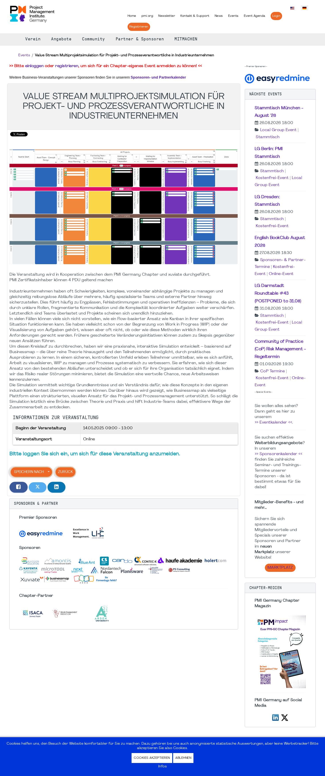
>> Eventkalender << (273, 422)
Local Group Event (278, 130)
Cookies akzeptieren (152, 758)
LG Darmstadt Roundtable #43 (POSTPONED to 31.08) (278, 293)
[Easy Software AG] (278, 78)
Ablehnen (183, 758)
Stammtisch (267, 137)
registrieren (66, 66)
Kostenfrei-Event (272, 178)
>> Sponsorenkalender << (278, 454)
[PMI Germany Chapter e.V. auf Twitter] (284, 717)
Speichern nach (29, 472)
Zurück (65, 472)
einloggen (34, 66)
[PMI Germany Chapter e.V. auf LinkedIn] (275, 717)
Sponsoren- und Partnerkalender (158, 77)
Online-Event (281, 274)
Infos (162, 766)
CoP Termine (272, 371)
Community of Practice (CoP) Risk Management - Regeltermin (280, 349)
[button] (123, 503)
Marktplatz (280, 568)
